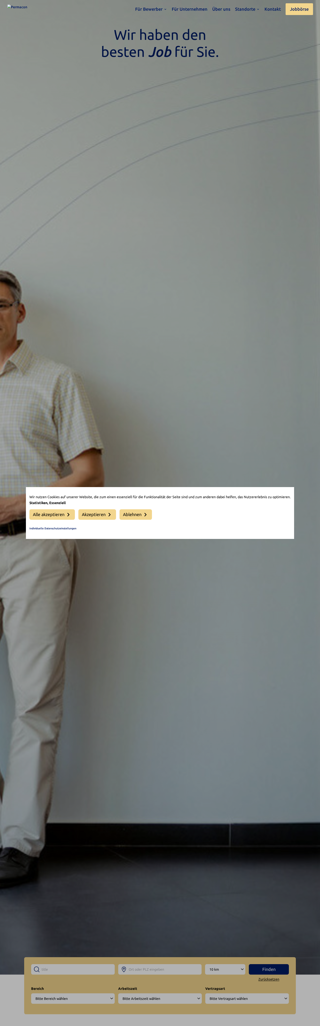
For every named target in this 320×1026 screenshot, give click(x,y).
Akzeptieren (94, 514)
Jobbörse (299, 9)
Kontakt (272, 10)
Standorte (245, 10)
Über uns (221, 10)
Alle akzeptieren (48, 514)
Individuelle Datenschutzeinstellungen (52, 528)
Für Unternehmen (189, 10)
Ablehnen (132, 514)
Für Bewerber (149, 10)
